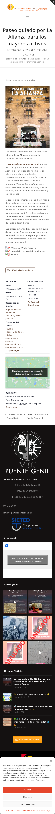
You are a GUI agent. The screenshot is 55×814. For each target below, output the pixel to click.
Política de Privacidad (31, 810)
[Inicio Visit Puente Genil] (27, 452)
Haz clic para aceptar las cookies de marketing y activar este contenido (27, 372)
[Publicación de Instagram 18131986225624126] (40, 653)
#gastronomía (11, 338)
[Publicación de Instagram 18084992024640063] (40, 628)
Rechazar (27, 797)
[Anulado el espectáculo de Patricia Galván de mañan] (15, 653)
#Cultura (9, 328)
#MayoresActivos (13, 344)
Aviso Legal (45, 810)
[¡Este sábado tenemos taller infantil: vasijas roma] (40, 602)
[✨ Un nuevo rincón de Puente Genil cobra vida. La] (15, 628)
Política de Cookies (12, 810)
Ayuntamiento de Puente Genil (23, 164)
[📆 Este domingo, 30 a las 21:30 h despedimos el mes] (15, 602)
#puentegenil (14, 350)
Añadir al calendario (21, 270)
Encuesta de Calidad (29, 739)
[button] (51, 760)
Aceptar (27, 790)
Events (22, 58)
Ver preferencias (27, 804)
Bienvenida (11, 58)
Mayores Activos (13, 309)
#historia (9, 341)
